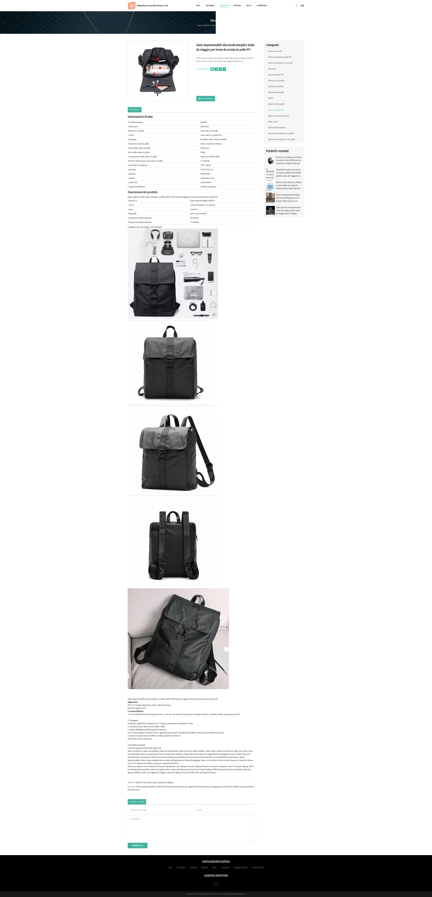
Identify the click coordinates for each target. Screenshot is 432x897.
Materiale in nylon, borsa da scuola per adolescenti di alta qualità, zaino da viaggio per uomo (288, 173)
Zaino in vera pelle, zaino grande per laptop (154, 782)
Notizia (237, 6)
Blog (248, 6)
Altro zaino (273, 122)
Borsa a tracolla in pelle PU (279, 57)
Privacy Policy (258, 867)
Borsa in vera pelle (276, 80)
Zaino (270, 98)
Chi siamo (210, 6)
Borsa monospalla (276, 92)
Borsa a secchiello (276, 86)
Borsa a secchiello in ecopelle (281, 133)
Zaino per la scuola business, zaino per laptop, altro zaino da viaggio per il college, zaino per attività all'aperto (288, 210)
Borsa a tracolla (274, 51)
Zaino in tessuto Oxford (278, 116)
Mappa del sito (240, 867)
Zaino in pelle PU (218, 25)
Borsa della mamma (277, 127)
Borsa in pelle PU (275, 75)
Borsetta (272, 69)
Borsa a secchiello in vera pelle (281, 139)
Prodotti (224, 6)
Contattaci (262, 6)
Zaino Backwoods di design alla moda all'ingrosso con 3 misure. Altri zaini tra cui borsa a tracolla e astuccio (288, 198)
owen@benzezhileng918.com (237, 894)
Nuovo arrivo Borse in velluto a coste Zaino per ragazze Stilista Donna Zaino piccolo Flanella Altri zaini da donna (289, 185)
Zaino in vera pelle (276, 104)
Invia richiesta (206, 98)
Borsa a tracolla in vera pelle (280, 63)
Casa (198, 6)
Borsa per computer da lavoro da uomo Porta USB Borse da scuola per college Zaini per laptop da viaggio (289, 160)
